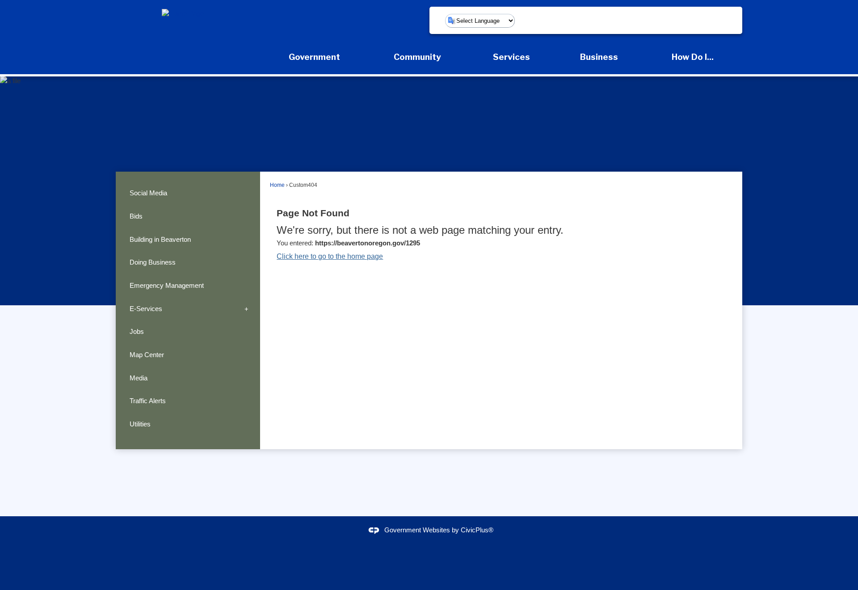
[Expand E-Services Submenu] (246, 308)
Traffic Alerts (148, 401)
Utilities (140, 424)
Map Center (147, 354)
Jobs (137, 331)
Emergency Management (167, 285)
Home (277, 185)
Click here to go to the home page (330, 256)
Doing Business (153, 262)
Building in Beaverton (160, 239)
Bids (136, 216)
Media (138, 378)
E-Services (146, 308)
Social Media (148, 193)
